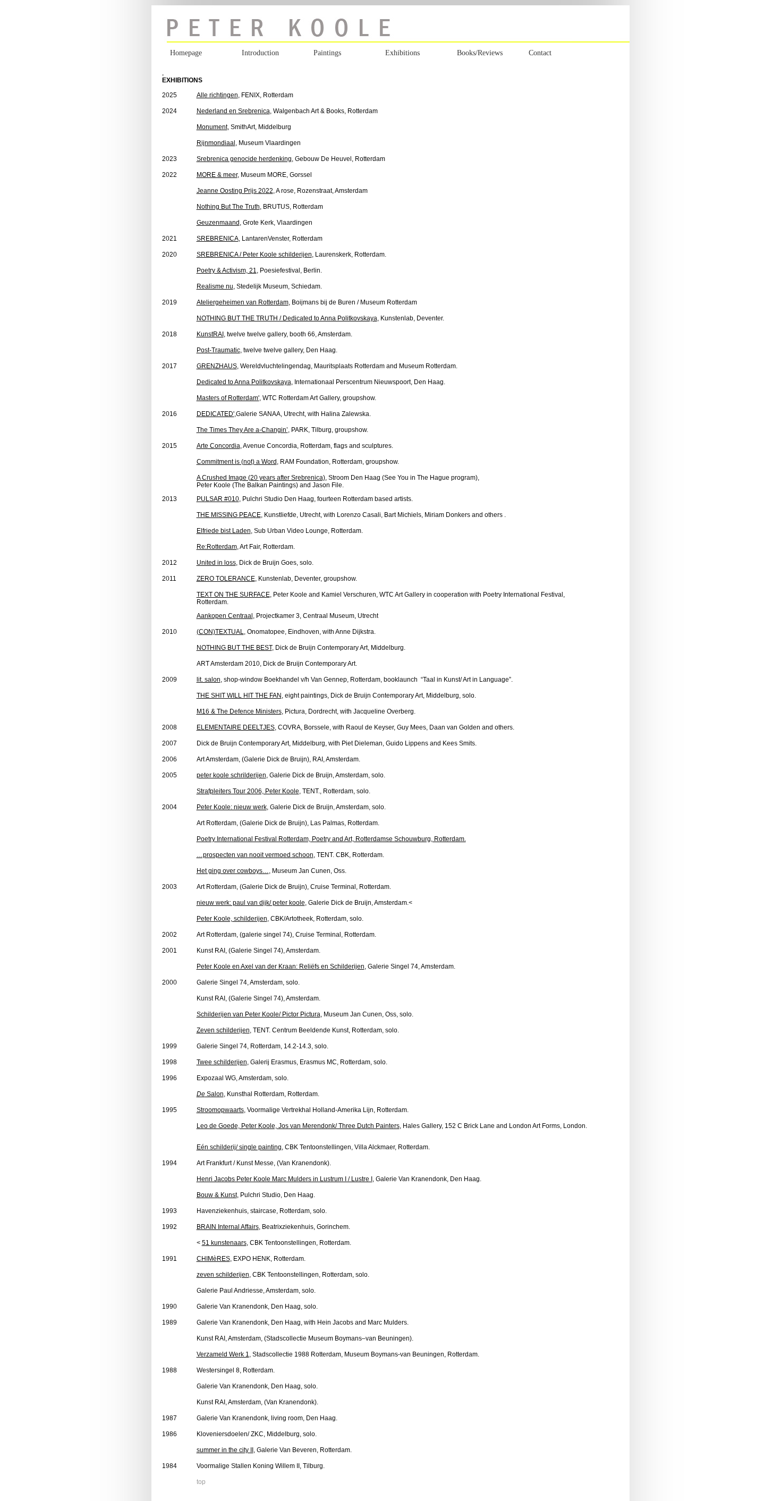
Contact (540, 53)
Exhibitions (402, 53)
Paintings (327, 53)
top (201, 1482)
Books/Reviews (480, 53)
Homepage (186, 53)
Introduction (260, 53)
